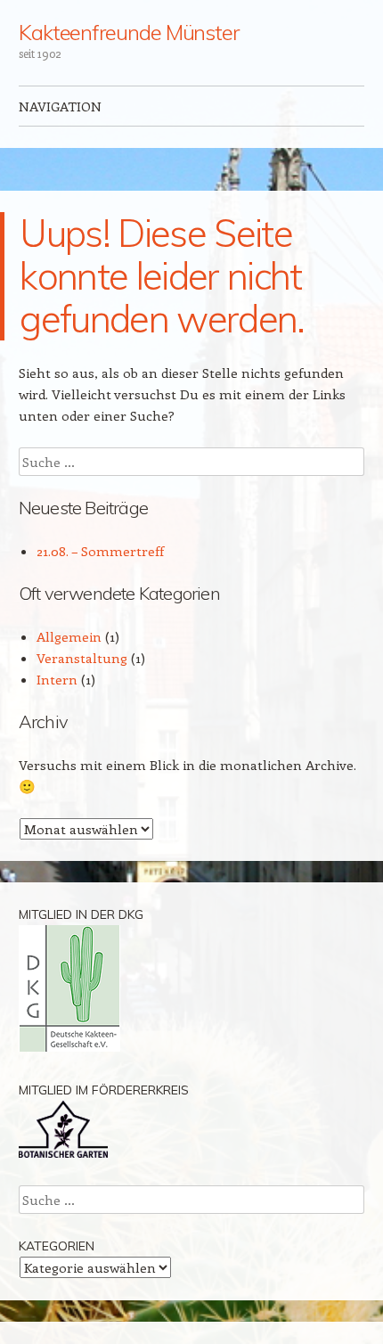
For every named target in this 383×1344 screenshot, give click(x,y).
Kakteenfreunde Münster (129, 32)
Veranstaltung (82, 658)
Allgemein (69, 636)
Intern (57, 679)
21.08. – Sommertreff (100, 551)
